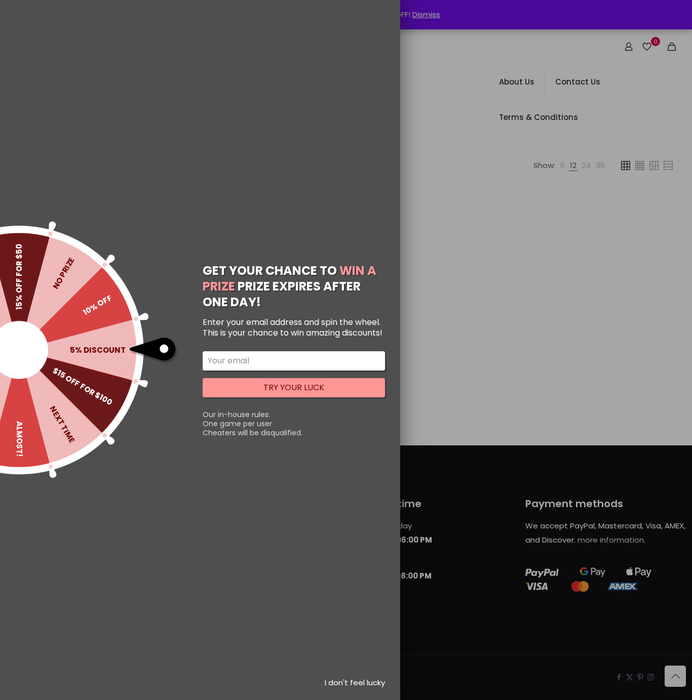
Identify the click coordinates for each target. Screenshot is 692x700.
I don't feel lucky (355, 682)
